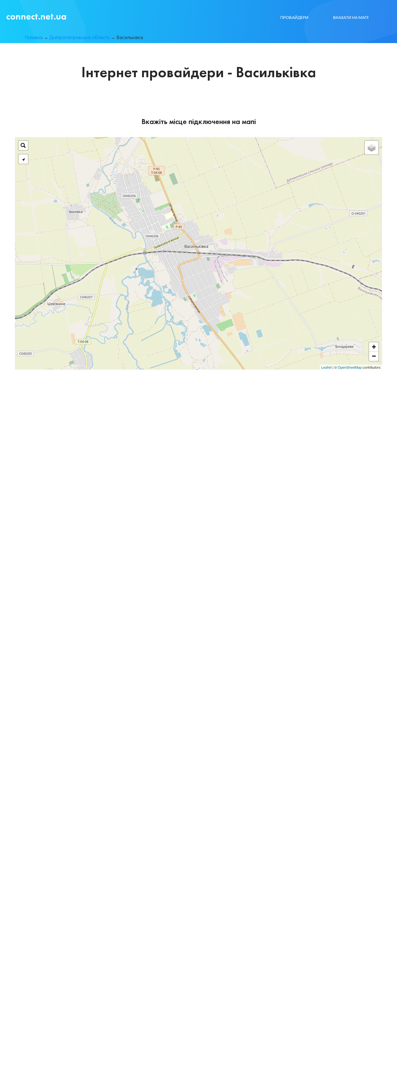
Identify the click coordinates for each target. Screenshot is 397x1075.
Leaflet (326, 367)
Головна (33, 37)
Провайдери (294, 17)
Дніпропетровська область (79, 37)
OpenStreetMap (350, 367)
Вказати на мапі (350, 17)
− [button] (374, 356)
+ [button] (374, 347)
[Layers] (371, 147)
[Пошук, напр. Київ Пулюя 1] (23, 145)
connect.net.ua (36, 16)
